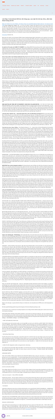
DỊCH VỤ (3, 9)
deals (15, 5)
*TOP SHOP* (27, 5)
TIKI (38, 5)
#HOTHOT (22, 5)
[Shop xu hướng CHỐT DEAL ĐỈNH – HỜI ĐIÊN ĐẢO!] (3, 2)
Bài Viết (7, 9)
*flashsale (8, 5)
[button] (52, 13)
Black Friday (42, 5)
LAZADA (35, 5)
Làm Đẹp (47, 5)
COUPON (18, 5)
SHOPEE (30, 5)
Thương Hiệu (4, 5)
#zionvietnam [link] (4, 34)
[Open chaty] (3, 416)
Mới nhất (12, 5)
